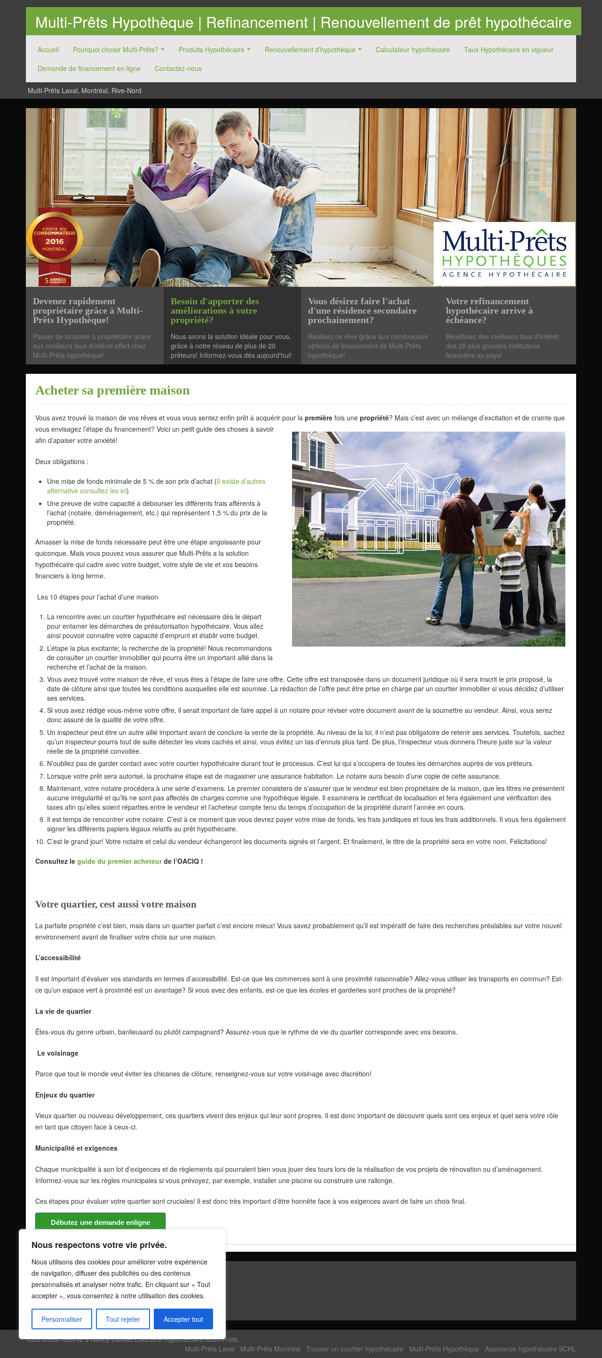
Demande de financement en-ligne (89, 68)
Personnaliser (61, 1319)
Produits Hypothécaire (212, 49)
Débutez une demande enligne (100, 1222)
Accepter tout (183, 1319)
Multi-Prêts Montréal (270, 1348)
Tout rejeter (123, 1319)
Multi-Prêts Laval (210, 1348)
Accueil (48, 49)
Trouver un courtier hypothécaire (355, 1348)
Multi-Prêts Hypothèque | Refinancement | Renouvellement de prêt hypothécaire (303, 21)
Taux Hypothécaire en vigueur (509, 49)
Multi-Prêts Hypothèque (444, 1348)
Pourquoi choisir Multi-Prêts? (115, 49)
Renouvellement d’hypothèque (310, 49)
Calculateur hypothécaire (413, 49)
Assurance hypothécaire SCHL (530, 1348)
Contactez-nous (178, 68)
